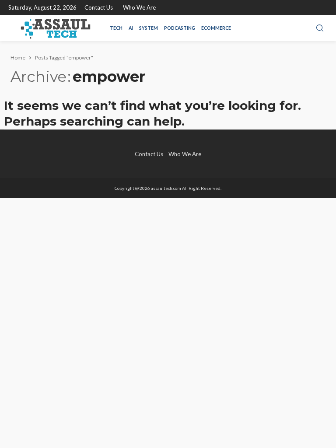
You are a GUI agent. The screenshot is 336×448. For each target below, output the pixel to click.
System (148, 28)
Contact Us (98, 7)
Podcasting (179, 28)
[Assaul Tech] (56, 28)
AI (131, 28)
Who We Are (139, 7)
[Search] (319, 28)
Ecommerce (216, 28)
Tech (116, 28)
